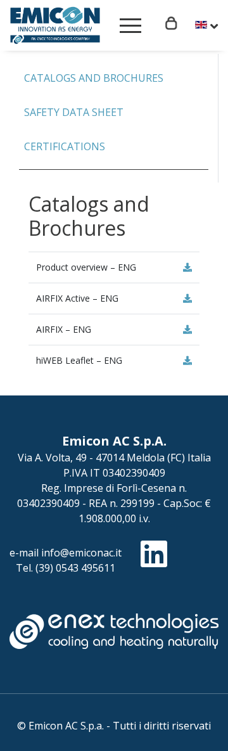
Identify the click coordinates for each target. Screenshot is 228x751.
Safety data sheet (74, 112)
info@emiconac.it (81, 553)
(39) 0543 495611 (75, 568)
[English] (206, 26)
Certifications (64, 146)
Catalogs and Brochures (93, 78)
